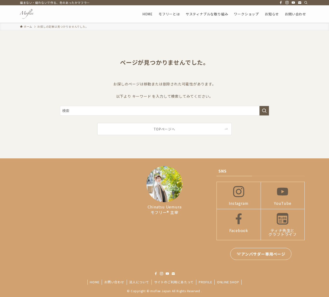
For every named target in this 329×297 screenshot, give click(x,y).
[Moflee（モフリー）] (27, 14)
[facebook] (281, 2)
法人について (139, 282)
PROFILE (205, 282)
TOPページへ (164, 129)
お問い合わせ (114, 282)
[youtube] (293, 2)
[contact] (299, 2)
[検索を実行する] (264, 111)
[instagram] (287, 2)
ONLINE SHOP (228, 282)
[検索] (306, 2)
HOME (94, 282)
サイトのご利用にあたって (174, 282)
